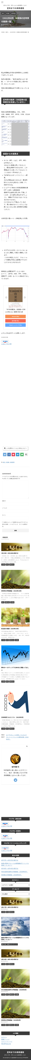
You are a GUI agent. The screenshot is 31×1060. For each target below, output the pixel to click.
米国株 (7, 462)
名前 (4, 501)
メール (4, 508)
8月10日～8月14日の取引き (9, 868)
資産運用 (12, 462)
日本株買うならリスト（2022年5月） (12, 717)
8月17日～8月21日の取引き (9, 860)
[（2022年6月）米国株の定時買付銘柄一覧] (17, 454)
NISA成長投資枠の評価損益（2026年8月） (14, 872)
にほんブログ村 (6, 344)
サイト (4, 515)
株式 (4, 462)
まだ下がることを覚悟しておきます (16, 735)
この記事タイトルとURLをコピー (16, 448)
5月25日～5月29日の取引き (9, 553)
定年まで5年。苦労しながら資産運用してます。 (15, 1055)
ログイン (4, 1037)
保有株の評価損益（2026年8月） (11, 875)
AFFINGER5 (25, 1057)
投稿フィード (5, 1039)
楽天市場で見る (15, 320)
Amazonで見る (15, 316)
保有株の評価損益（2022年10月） (11, 591)
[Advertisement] (15, 50)
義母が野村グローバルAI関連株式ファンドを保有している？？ (15, 864)
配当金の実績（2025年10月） (10, 629)
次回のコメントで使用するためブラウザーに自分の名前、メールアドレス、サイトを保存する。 (15, 524)
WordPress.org (6, 1044)
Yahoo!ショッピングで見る (15, 325)
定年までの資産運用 (15, 8)
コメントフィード (6, 1041)
